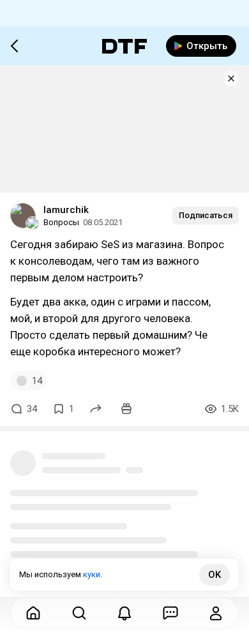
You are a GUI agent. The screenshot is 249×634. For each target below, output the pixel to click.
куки (91, 574)
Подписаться (205, 215)
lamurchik (66, 210)
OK (214, 574)
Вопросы (61, 222)
